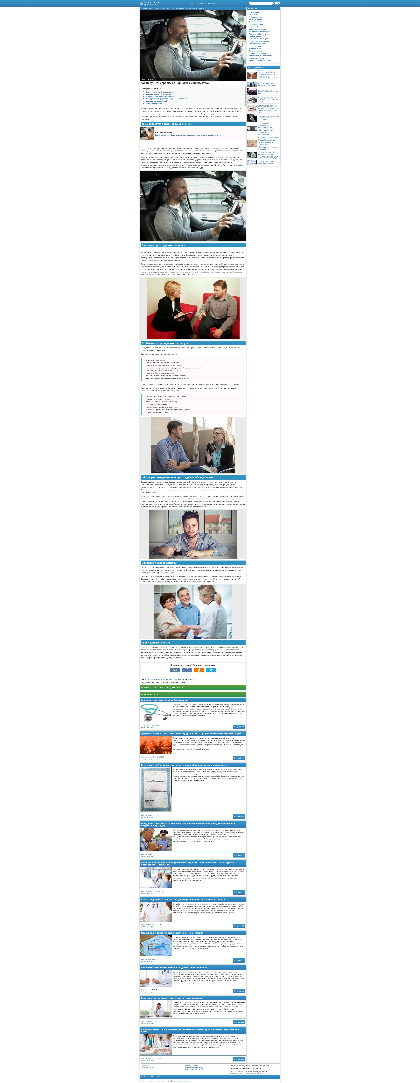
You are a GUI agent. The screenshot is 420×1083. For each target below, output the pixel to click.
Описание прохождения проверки (158, 94)
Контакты (210, 3)
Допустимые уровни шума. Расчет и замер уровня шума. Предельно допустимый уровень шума (191, 733)
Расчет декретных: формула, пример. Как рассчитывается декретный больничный (188, 135)
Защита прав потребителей (260, 60)
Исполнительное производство (261, 56)
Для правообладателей (194, 1069)
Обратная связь (147, 1067)
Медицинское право (147, 728)
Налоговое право (256, 24)
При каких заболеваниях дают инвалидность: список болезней (174, 967)
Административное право (259, 31)
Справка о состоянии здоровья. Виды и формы (165, 700)
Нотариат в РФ (255, 48)
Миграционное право (257, 29)
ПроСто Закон (152, 2)
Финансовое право (256, 22)
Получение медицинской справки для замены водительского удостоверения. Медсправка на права (190, 1030)
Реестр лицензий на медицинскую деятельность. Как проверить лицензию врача (184, 765)
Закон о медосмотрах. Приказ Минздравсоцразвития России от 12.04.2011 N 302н (183, 899)
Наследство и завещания (259, 41)
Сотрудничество (191, 1065)
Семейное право (255, 36)
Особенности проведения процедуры (160, 97)
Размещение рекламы (193, 1067)
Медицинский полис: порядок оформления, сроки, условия (172, 933)
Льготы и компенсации (258, 39)
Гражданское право (256, 17)
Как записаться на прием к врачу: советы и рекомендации (171, 998)
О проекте (201, 3)
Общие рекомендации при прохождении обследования (166, 99)
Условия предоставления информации (156, 1081)
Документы (253, 15)
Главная (192, 3)
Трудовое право (255, 27)
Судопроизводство (256, 58)
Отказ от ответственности (182, 1081)
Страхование (254, 12)
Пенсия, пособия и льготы (259, 34)
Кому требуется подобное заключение (160, 92)
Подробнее (239, 726)
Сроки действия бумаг (154, 103)
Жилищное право (256, 19)
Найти (276, 3)
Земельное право (256, 51)
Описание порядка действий (156, 101)
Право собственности (257, 53)
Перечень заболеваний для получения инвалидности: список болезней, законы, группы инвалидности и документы (187, 863)
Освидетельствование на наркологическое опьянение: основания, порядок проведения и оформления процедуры (188, 824)
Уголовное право (256, 46)
